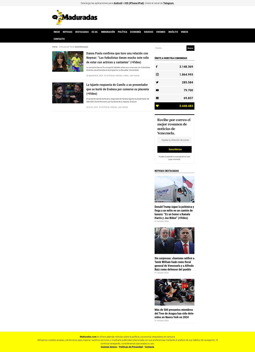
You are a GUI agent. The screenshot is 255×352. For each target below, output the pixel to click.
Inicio (57, 32)
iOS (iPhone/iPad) (134, 3)
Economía (135, 32)
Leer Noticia (134, 75)
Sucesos (148, 32)
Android (118, 3)
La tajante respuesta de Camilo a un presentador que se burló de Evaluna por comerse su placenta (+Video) (117, 89)
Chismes (160, 32)
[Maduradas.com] (74, 24)
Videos (184, 32)
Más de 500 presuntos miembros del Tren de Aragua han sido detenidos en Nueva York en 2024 (174, 313)
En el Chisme (109, 75)
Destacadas (82, 32)
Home (55, 47)
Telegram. (168, 3)
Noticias (67, 32)
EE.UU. (95, 32)
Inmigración (108, 32)
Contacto (59, 39)
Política (122, 32)
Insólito (173, 32)
